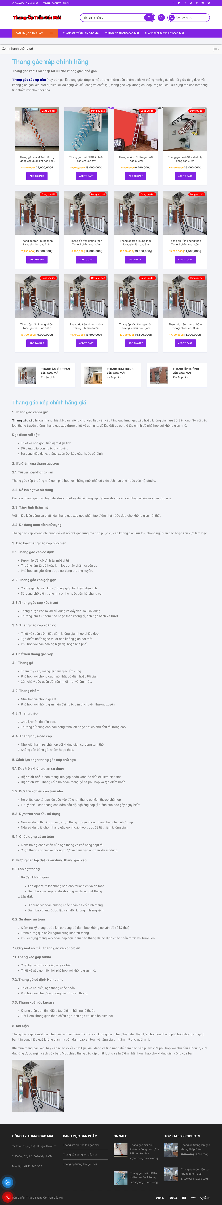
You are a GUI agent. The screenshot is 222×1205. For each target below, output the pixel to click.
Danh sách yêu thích (57, 3)
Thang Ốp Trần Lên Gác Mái (81, 33)
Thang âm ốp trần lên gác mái (55, 370)
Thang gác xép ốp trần (29, 80)
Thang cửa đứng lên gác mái (164, 33)
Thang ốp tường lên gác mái (186, 370)
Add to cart (37, 176)
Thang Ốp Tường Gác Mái (122, 33)
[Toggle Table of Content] (214, 49)
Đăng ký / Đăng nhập (26, 3)
